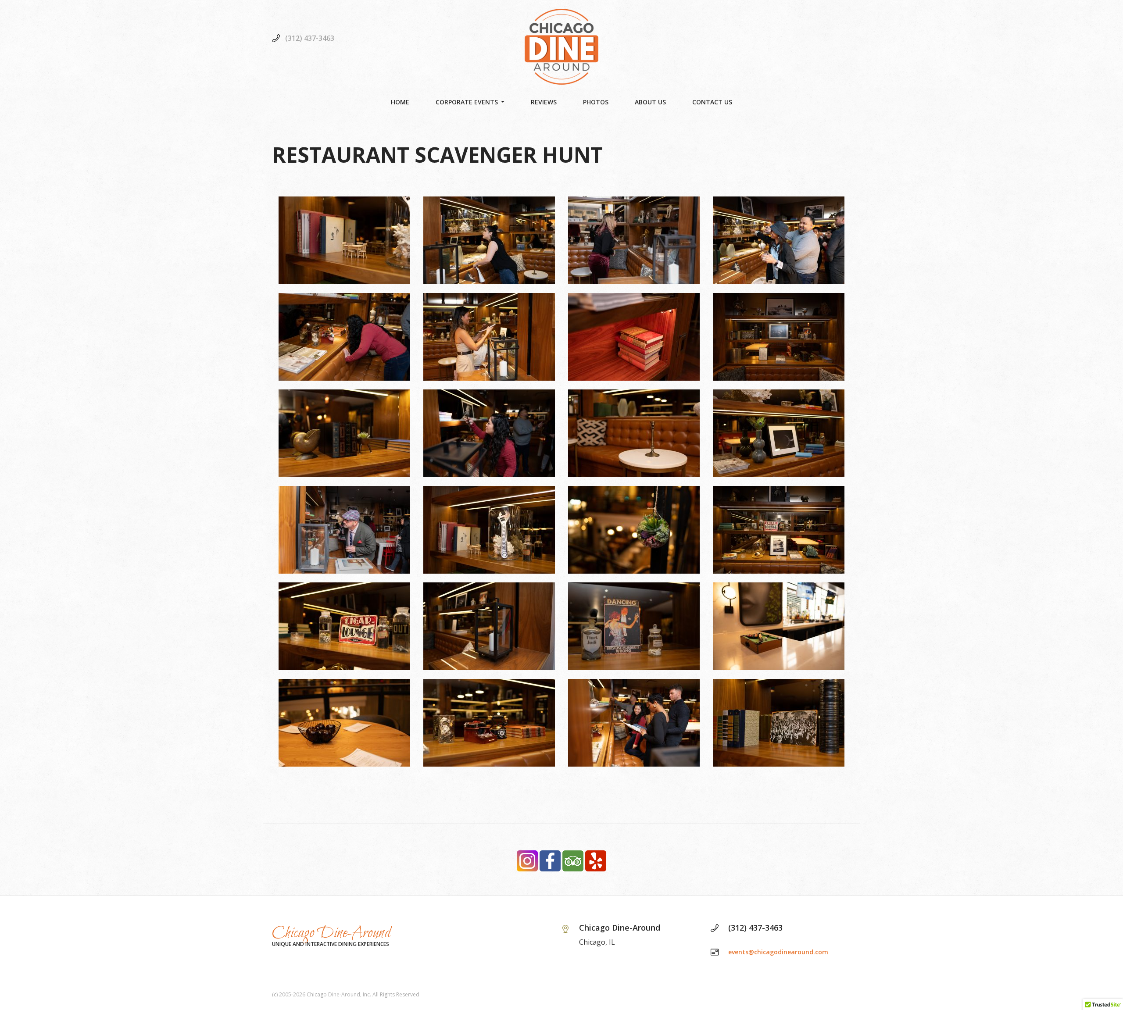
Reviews (544, 102)
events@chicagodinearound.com (778, 952)
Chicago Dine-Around (331, 933)
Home (400, 102)
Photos (595, 102)
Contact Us (712, 102)
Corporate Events (467, 102)
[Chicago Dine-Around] (561, 47)
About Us (650, 102)
